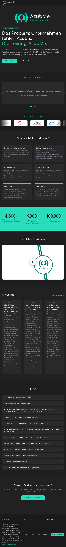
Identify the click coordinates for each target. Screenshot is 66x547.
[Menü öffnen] (62, 2)
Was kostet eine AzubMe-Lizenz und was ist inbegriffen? (33, 417)
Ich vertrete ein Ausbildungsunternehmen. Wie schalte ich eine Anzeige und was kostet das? (33, 430)
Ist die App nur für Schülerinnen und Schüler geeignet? (33, 449)
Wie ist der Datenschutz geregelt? (33, 461)
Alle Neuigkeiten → (58, 295)
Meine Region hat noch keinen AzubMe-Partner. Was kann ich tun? (33, 437)
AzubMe (5, 519)
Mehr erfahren (26, 61)
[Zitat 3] (32, 106)
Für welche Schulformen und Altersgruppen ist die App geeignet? (33, 443)
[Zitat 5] (35, 106)
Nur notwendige (43, 534)
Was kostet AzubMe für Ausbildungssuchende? (33, 455)
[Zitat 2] (30, 106)
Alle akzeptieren (57, 534)
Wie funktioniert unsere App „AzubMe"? (33, 397)
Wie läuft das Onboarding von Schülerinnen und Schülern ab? (33, 423)
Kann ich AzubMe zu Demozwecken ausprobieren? (33, 468)
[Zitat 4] (34, 106)
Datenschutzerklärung (9, 544)
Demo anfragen (9, 61)
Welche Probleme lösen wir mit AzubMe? (33, 403)
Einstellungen (29, 534)
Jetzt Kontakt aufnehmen (33, 498)
